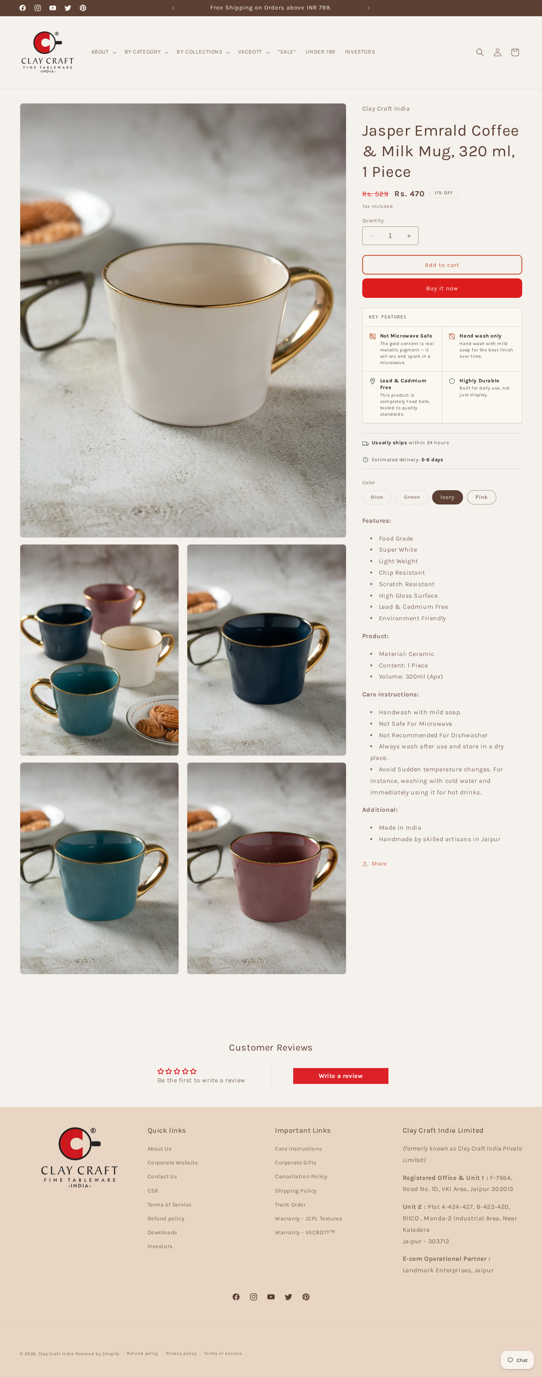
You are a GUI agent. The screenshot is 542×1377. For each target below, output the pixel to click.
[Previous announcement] (173, 7)
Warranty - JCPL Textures (308, 1218)
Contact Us (162, 1177)
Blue (381, 498)
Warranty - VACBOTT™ (305, 1232)
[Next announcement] (368, 7)
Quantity (373, 220)
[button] (103, 52)
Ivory (447, 497)
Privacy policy (181, 1353)
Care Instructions (298, 1148)
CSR (153, 1190)
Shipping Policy (296, 1190)
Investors (160, 1246)
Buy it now (442, 288)
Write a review (341, 1076)
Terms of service (223, 1353)
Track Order (290, 1204)
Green (416, 498)
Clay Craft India (56, 1353)
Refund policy (166, 1218)
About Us (160, 1148)
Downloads (162, 1232)
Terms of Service (170, 1204)
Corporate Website (173, 1163)
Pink (481, 497)
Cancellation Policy (301, 1177)
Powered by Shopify (97, 1353)
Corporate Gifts (296, 1163)
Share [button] (379, 863)
